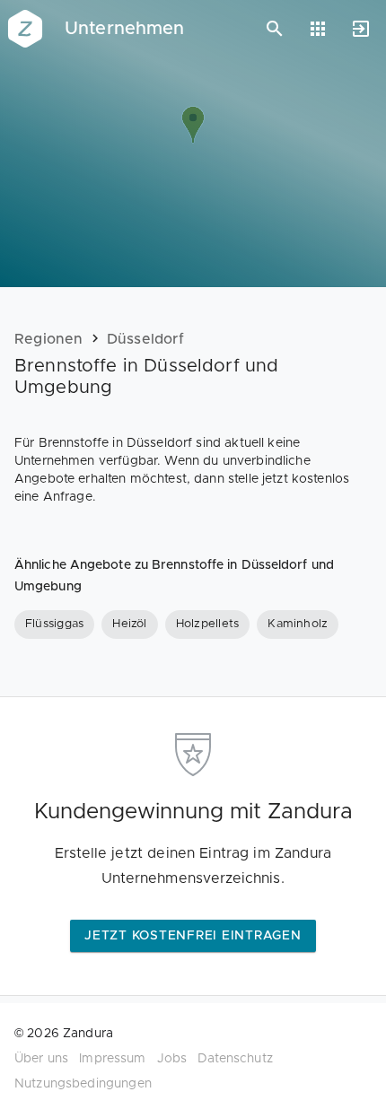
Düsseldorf (145, 339)
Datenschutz (235, 1058)
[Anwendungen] (317, 28)
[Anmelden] (360, 28)
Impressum (112, 1058)
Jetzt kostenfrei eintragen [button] (193, 936)
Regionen (48, 339)
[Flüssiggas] (54, 624)
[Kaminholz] (297, 624)
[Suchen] (274, 28)
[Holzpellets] (207, 624)
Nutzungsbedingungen (83, 1084)
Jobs (172, 1058)
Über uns (41, 1058)
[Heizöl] (129, 624)
